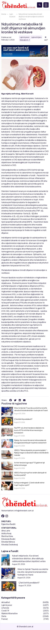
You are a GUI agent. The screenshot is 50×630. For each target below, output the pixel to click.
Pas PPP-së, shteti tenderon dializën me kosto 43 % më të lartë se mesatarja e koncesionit (29, 430)
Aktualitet (5, 602)
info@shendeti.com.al (23, 510)
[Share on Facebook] (10, 400)
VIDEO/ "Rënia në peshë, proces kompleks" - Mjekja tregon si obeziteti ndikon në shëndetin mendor (31, 452)
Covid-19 (5, 610)
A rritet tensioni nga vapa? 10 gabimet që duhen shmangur (29, 464)
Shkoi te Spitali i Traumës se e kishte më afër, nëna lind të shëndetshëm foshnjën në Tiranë (31, 409)
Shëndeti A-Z (25, 40)
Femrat (4, 619)
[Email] (24, 400)
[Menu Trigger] (46, 5)
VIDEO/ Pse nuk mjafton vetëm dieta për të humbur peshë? (30, 474)
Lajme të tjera (36, 37)
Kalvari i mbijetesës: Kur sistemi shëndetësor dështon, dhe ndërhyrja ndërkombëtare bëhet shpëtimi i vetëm (29, 558)
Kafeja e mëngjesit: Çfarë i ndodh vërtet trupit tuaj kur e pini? (29, 484)
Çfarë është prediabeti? (23, 419)
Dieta (3, 616)
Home (3, 14)
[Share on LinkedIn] (20, 400)
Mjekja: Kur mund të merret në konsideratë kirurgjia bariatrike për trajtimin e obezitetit (30, 441)
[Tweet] (15, 400)
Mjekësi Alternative (9, 613)
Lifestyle (5, 608)
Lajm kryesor (12, 15)
